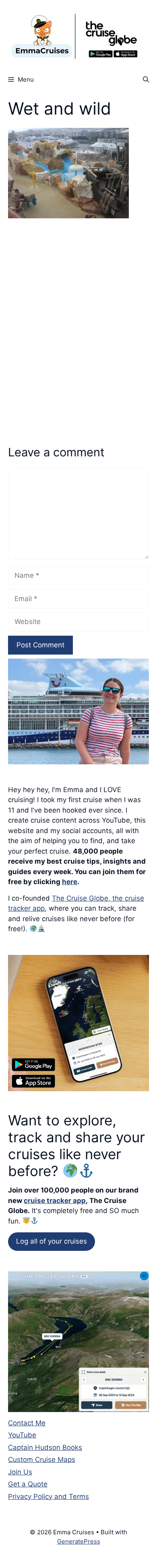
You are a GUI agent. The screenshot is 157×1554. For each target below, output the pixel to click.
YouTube (22, 1435)
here (69, 882)
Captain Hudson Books (45, 1447)
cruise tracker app (55, 1201)
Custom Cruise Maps (41, 1459)
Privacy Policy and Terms (48, 1496)
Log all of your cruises (51, 1241)
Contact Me (26, 1423)
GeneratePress (78, 1541)
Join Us (20, 1472)
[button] (146, 79)
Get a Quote (28, 1484)
